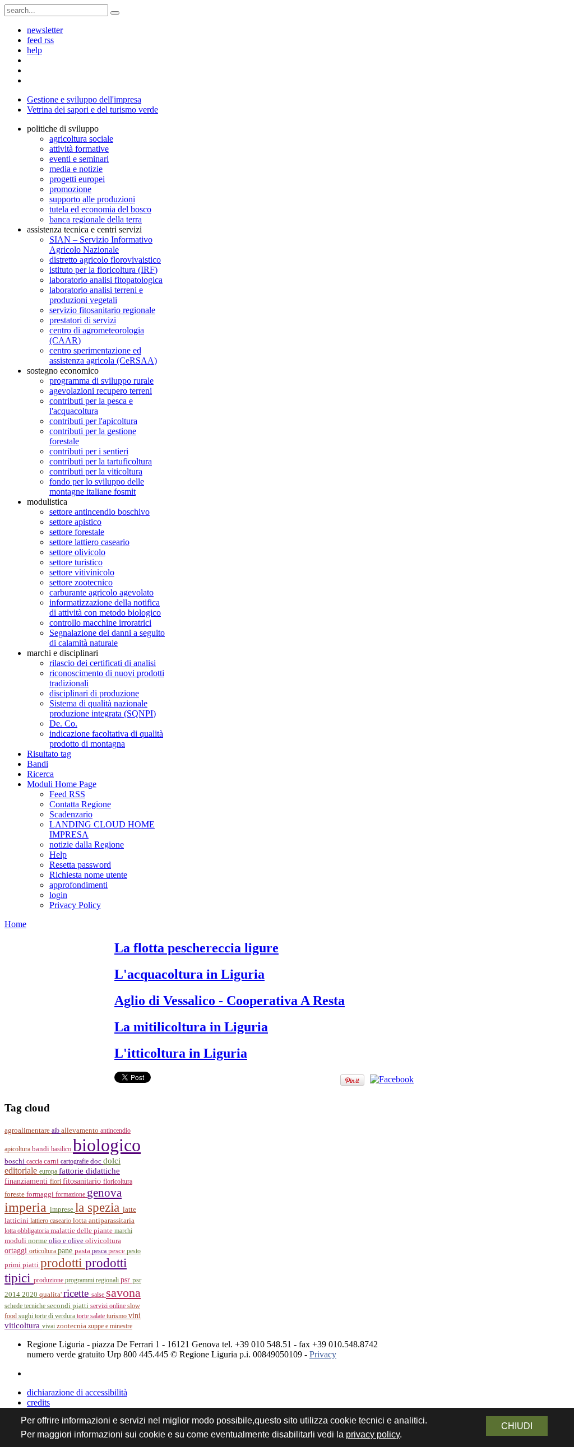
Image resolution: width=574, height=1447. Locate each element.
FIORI (56, 1181)
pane (66, 1250)
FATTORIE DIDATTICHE (89, 1170)
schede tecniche (25, 1306)
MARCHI (123, 1231)
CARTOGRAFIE (75, 1161)
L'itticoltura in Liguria (180, 1053)
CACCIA (35, 1161)
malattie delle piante (82, 1230)
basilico (62, 1149)
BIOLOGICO (107, 1145)
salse (98, 1295)
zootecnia (72, 1326)
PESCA (100, 1251)
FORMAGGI (40, 1194)
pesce (117, 1251)
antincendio (115, 1130)
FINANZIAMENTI (27, 1181)
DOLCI (112, 1160)
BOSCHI (15, 1161)
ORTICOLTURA (43, 1251)
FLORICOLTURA (117, 1181)
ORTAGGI (16, 1250)
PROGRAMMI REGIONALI (93, 1280)
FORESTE (15, 1194)
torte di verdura (56, 1316)
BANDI (41, 1148)
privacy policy (373, 1434)
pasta (83, 1251)
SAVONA (123, 1293)
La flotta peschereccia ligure (196, 948)
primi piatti (22, 1264)
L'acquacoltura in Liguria (189, 974)
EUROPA (49, 1171)
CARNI (52, 1161)
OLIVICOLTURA (103, 1240)
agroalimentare (28, 1130)
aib (56, 1130)
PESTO (134, 1251)
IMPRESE (62, 1209)
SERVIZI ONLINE (108, 1306)
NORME (38, 1240)
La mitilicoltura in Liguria (191, 1027)
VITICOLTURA (23, 1325)
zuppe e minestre (110, 1326)
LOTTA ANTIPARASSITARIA (104, 1220)
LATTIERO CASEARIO (51, 1221)
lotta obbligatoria (27, 1231)
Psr (126, 1280)
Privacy (322, 1354)
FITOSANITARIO (83, 1181)
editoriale (21, 1170)
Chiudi (517, 1426)
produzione (49, 1280)
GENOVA (104, 1192)
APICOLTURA (18, 1149)
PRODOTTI (62, 1262)
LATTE (129, 1209)
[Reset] (114, 13)
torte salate (92, 1316)
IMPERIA (27, 1207)
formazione (71, 1194)
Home (15, 924)
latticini (17, 1220)
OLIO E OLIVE (67, 1241)
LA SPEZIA (99, 1208)
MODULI (16, 1241)
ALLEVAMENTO (80, 1130)
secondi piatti (68, 1306)
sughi (26, 1316)
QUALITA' (51, 1295)
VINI (134, 1315)
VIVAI (49, 1326)
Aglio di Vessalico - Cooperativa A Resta (229, 1000)
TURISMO (117, 1316)
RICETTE (77, 1293)
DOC (96, 1161)
